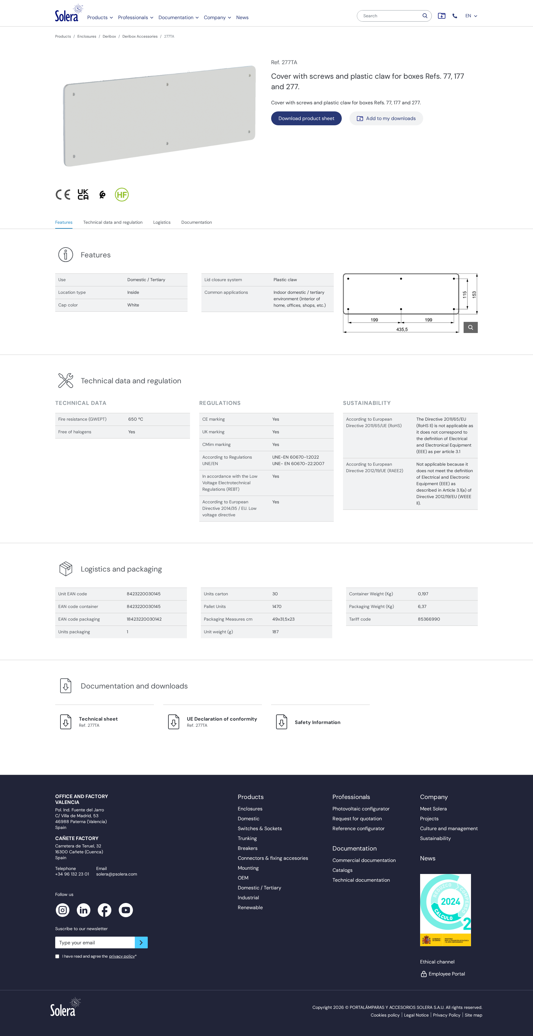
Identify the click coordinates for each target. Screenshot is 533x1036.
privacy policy (122, 956)
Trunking (247, 838)
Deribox (109, 36)
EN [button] (468, 16)
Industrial (248, 897)
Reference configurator (359, 828)
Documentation (176, 17)
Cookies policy (385, 1015)
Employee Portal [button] (447, 974)
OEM (243, 878)
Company (215, 17)
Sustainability (435, 838)
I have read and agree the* (99, 956)
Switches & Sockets (260, 828)
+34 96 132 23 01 (72, 874)
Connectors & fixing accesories (273, 858)
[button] (455, 16)
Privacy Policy (447, 1015)
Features (63, 222)
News (242, 17)
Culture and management (449, 828)
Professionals (133, 17)
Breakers (248, 848)
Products (97, 17)
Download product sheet (306, 118)
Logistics (162, 222)
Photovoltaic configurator (361, 808)
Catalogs (343, 870)
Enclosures (86, 36)
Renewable (250, 907)
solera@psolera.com (116, 874)
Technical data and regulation (113, 222)
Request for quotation (357, 818)
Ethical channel (437, 962)
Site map (473, 1015)
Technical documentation (361, 880)
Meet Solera (433, 808)
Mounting (248, 868)
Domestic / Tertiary (259, 887)
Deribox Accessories (140, 36)
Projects (429, 818)
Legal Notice (416, 1015)
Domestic (248, 818)
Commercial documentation (364, 860)
